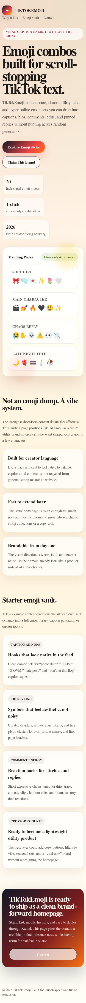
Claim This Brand (21, 162)
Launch (49, 17)
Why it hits (10, 17)
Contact (43, 954)
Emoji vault (30, 17)
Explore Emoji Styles (24, 147)
